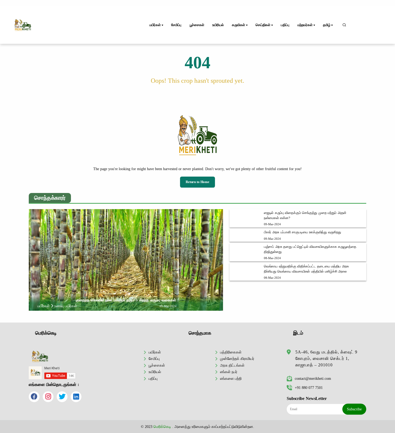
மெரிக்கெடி (162, 426)
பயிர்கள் (155, 352)
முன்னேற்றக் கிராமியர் (237, 358)
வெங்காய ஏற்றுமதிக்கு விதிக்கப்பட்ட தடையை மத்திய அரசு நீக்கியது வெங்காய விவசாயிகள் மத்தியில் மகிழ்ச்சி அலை (306, 268)
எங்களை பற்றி (231, 378)
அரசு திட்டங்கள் (232, 365)
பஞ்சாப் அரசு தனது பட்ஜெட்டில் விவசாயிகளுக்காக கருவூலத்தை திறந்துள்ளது (310, 249)
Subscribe (354, 409)
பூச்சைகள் (197, 25)
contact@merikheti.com (313, 378)
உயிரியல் (218, 25)
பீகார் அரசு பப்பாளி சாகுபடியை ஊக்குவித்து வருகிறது (302, 232)
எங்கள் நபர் (228, 372)
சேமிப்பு (176, 25)
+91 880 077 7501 (309, 387)
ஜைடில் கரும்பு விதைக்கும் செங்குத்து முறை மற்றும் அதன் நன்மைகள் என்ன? (305, 215)
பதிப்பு (285, 25)
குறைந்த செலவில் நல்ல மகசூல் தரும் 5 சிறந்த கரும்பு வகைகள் (126, 300)
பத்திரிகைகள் (231, 352)
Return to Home (197, 182)
